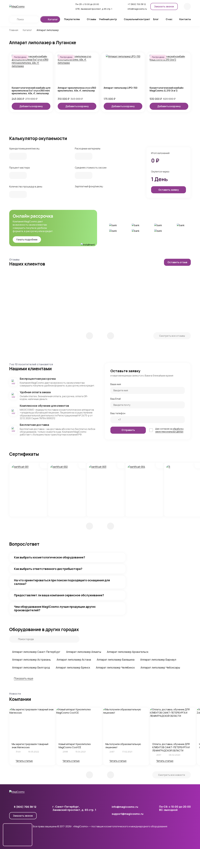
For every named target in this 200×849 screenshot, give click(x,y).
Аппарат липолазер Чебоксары (160, 667)
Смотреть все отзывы (172, 335)
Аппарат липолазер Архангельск (127, 652)
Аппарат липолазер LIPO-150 (120, 87)
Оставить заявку (168, 189)
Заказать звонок (23, 815)
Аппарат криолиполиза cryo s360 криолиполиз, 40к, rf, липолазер (77, 89)
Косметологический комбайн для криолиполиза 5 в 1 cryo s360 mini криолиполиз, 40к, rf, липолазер (31, 90)
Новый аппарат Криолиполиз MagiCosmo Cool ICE (75, 745)
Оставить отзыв (177, 262)
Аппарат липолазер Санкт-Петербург (36, 652)
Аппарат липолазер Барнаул (158, 659)
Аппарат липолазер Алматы (83, 652)
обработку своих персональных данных (169, 430)
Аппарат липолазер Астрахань (31, 659)
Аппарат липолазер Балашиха (115, 659)
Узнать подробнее (26, 239)
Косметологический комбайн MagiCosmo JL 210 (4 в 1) (166, 89)
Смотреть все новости (171, 775)
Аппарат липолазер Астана (74, 659)
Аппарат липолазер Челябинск (115, 667)
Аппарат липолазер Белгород (31, 667)
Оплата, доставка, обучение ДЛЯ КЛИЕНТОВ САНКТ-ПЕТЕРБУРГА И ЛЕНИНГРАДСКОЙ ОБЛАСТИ (171, 747)
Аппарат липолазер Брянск (73, 667)
